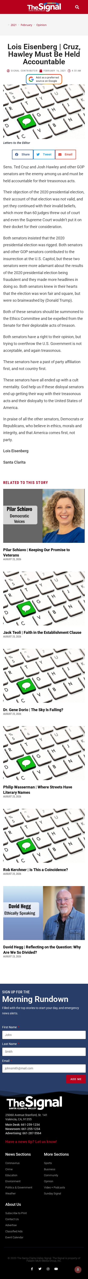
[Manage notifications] (78, 1269)
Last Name (9, 1044)
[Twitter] (39, 1268)
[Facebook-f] (31, 1268)
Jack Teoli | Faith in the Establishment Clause (42, 632)
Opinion (41, 25)
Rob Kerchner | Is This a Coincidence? (35, 869)
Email (6, 1061)
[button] (11, 6)
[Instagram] (48, 1268)
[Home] (5, 25)
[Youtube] (56, 1268)
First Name (9, 1027)
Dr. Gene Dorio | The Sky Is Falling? (33, 709)
